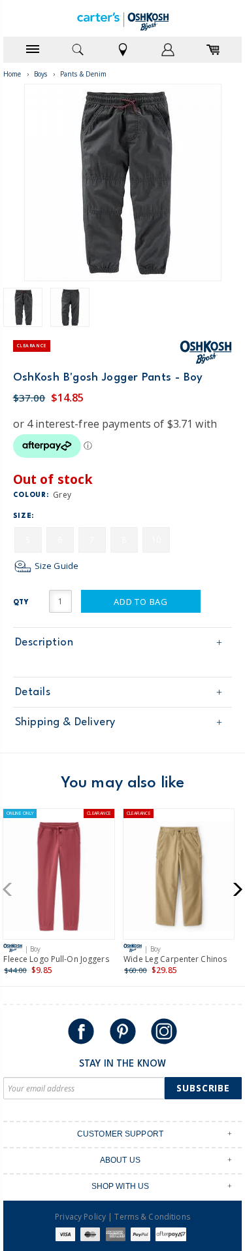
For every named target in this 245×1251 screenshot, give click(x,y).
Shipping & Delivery (65, 722)
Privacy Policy (80, 1216)
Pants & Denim (83, 73)
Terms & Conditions (151, 1216)
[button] (11, 889)
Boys (41, 73)
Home (12, 73)
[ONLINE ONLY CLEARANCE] (58, 879)
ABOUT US (120, 1160)
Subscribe (203, 1088)
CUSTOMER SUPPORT (120, 1134)
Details (33, 692)
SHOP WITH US (120, 1186)
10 (156, 539)
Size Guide (55, 566)
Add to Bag (141, 602)
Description (44, 642)
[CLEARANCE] (179, 879)
